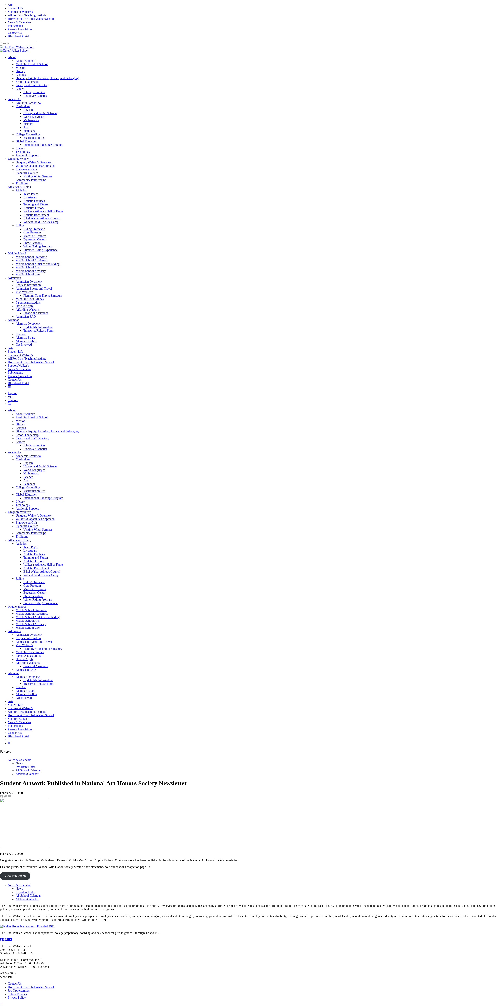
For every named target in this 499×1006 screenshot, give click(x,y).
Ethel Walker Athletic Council (41, 218)
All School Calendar (28, 770)
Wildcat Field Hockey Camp (40, 222)
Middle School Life (28, 274)
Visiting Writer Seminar (37, 176)
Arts (10, 4)
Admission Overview (29, 281)
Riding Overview (34, 229)
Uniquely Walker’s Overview (34, 162)
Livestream (30, 197)
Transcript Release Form (38, 330)
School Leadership (27, 81)
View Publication (15, 875)
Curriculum (23, 106)
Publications (15, 25)
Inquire (12, 393)
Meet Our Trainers (34, 236)
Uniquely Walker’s (19, 158)
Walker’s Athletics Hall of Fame (43, 211)
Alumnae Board (25, 337)
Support (13, 400)
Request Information (28, 285)
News (19, 763)
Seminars (29, 130)
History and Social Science (40, 113)
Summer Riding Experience (40, 250)
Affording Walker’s (28, 309)
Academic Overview (28, 102)
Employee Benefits (35, 95)
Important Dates (25, 766)
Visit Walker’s (24, 292)
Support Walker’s (18, 365)
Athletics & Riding (19, 186)
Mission (20, 67)
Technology (23, 151)
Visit (10, 396)
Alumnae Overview (28, 323)
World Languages (34, 116)
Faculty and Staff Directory (32, 85)
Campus (21, 74)
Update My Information (38, 327)
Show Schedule (33, 243)
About (12, 57)
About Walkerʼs (25, 60)
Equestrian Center (34, 239)
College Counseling (28, 134)
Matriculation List (34, 137)
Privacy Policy (17, 997)
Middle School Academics (32, 260)
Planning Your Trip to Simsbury (42, 295)
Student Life (15, 8)
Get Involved (24, 344)
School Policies (17, 994)
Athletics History (33, 207)
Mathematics (31, 120)
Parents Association (20, 29)
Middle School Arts (28, 267)
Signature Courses (27, 172)
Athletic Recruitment (36, 215)
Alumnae (13, 320)
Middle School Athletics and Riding (38, 264)
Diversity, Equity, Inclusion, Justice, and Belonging (47, 78)
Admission (14, 278)
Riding (20, 225)
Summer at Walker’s (20, 11)
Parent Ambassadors (28, 302)
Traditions (22, 183)
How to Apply (24, 306)
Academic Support (27, 155)
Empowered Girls (26, 169)
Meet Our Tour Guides (30, 299)
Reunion (21, 334)
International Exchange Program (43, 144)
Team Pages (30, 193)
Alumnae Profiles (26, 341)
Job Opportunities (34, 92)
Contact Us (15, 32)
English (28, 109)
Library (20, 148)
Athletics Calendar (27, 773)
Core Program (32, 232)
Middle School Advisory (31, 271)
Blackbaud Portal (18, 36)
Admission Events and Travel (34, 288)
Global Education (26, 141)
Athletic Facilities (34, 200)
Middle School (17, 253)
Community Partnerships (31, 179)
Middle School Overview (31, 257)
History (20, 71)
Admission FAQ (26, 316)
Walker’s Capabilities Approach (35, 165)
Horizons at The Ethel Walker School (31, 18)
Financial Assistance (35, 313)
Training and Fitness (35, 204)
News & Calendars (19, 22)
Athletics (21, 190)
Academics (14, 99)
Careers (20, 88)
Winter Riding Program (37, 246)
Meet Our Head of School (32, 64)
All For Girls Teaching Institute (27, 15)
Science (28, 123)
